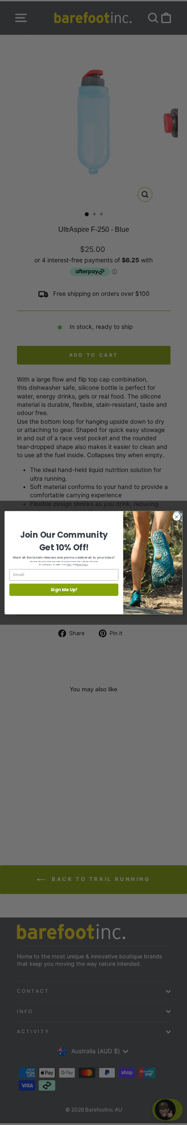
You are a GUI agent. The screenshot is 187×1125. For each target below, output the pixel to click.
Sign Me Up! (63, 589)
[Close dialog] (176, 516)
